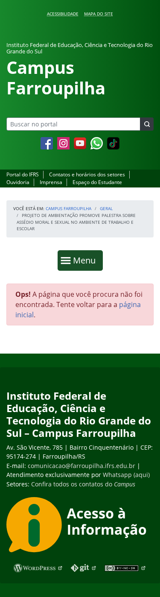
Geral (106, 208)
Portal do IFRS (22, 174)
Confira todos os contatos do (83, 484)
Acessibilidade (63, 14)
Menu (86, 260)
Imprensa (51, 182)
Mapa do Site (98, 14)
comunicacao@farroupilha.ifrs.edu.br (81, 466)
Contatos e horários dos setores (87, 174)
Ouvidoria (17, 182)
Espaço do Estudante (97, 182)
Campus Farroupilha (68, 208)
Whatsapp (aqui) (126, 475)
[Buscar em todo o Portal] (147, 124)
